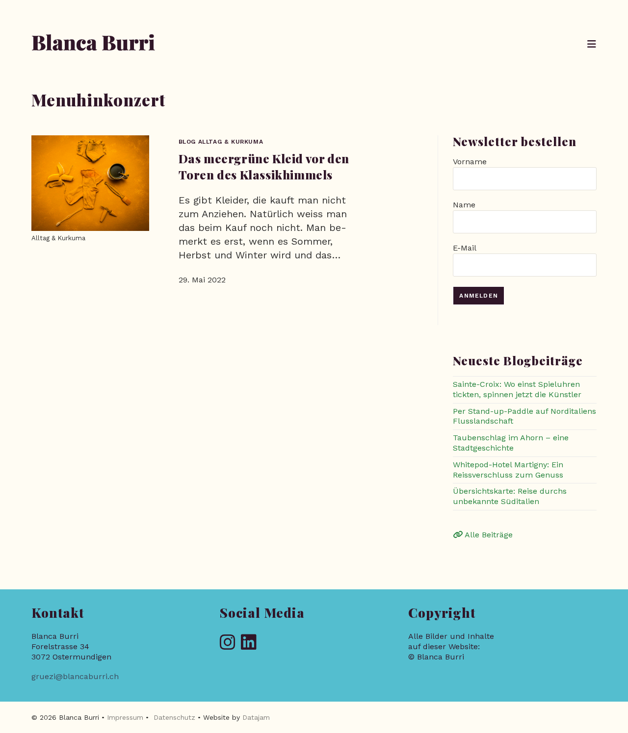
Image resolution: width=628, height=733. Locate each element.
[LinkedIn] (249, 643)
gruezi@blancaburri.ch (75, 676)
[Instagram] (228, 643)
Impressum (125, 717)
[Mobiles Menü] (592, 44)
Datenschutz (174, 717)
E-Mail (464, 248)
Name (464, 204)
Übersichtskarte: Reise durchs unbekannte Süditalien (510, 496)
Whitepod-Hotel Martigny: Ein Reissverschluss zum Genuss (508, 470)
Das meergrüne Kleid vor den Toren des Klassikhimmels (264, 167)
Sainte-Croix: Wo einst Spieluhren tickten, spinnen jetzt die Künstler (517, 389)
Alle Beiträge (488, 534)
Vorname (470, 161)
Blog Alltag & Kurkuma (221, 141)
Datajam (256, 717)
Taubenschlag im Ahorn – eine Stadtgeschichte (511, 443)
